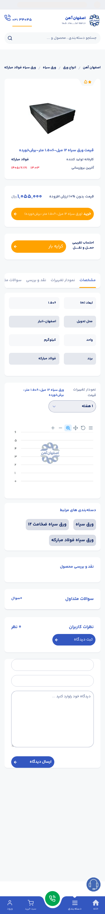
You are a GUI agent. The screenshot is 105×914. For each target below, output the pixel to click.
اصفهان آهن (92, 67)
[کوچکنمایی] (60, 428)
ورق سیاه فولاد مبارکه (20, 67)
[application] (52, 459)
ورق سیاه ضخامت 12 (47, 524)
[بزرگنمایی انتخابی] (68, 428)
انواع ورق (69, 67)
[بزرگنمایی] (53, 428)
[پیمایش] (75, 428)
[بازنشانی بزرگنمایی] (83, 428)
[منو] (90, 428)
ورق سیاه (49, 67)
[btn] (94, 884)
